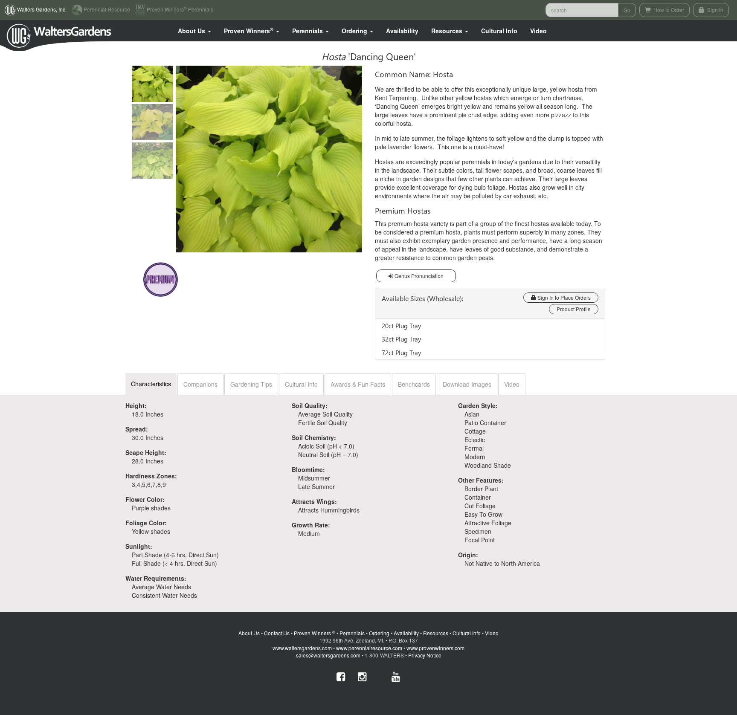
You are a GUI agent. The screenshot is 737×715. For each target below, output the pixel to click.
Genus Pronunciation (418, 275)
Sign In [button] (714, 9)
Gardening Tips (251, 384)
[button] (194, 30)
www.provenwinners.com (435, 647)
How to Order (668, 9)
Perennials (352, 633)
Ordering (379, 633)
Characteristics (151, 383)
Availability (402, 30)
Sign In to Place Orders (563, 297)
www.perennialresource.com (369, 647)
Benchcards (414, 384)
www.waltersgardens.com (302, 647)
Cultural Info (499, 30)
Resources (435, 633)
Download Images (467, 384)
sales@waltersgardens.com (328, 655)
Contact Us (277, 633)
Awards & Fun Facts (358, 384)
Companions (200, 384)
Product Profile (574, 309)
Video (511, 384)
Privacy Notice (424, 655)
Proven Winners (314, 633)
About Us (249, 633)
